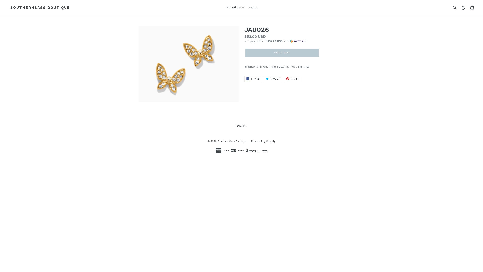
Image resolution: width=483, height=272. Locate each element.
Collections (233, 7)
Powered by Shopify (263, 141)
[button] (294, 41)
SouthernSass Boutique (40, 7)
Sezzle (253, 7)
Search (241, 125)
